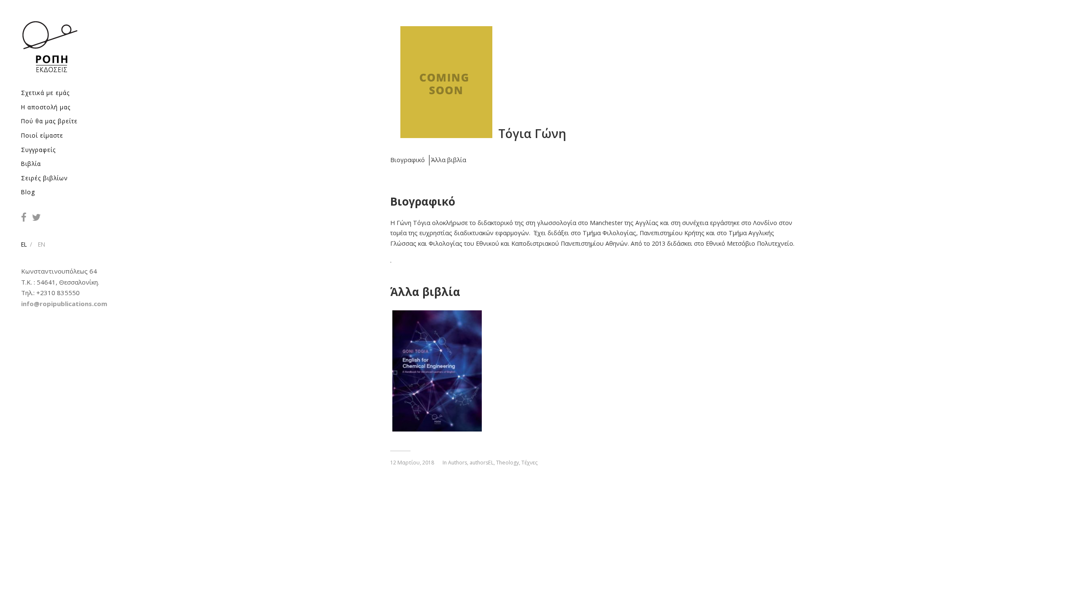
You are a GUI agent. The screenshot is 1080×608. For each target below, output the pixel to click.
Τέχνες (529, 462)
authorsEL (482, 462)
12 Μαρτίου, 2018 (412, 462)
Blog (28, 192)
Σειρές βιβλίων (44, 178)
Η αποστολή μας (45, 107)
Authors (457, 462)
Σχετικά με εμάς (45, 93)
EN (41, 244)
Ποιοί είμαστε (42, 135)
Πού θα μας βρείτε (49, 121)
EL (24, 244)
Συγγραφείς (38, 150)
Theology (507, 462)
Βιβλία (31, 164)
